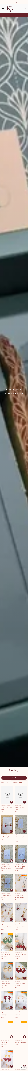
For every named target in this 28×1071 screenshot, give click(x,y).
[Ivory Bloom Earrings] (21, 1000)
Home (2, 15)
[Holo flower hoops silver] (7, 795)
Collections (8, 15)
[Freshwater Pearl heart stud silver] (7, 854)
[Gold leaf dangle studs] (21, 824)
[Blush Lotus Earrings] (7, 1030)
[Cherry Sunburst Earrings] (21, 971)
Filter (13, 778)
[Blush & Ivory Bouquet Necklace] (21, 883)
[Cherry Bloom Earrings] (7, 1000)
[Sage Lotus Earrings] (21, 1030)
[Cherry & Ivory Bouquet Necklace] (21, 912)
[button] (21, 8)
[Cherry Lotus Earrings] (7, 1059)
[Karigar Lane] (10, 8)
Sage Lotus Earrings (20, 1042)
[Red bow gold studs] (7, 824)
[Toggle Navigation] (3, 8)
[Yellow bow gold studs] (21, 795)
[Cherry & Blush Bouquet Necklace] (7, 912)
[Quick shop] (11, 802)
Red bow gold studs (7, 837)
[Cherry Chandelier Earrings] (21, 942)
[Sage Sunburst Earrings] (7, 942)
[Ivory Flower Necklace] (21, 1059)
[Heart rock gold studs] (7, 883)
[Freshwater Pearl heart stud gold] (21, 854)
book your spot (14, 2)
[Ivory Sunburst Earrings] (7, 971)
